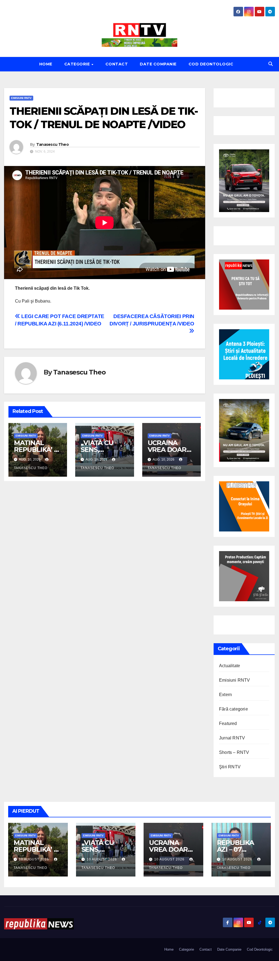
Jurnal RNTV (232, 738)
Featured (228, 723)
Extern (225, 694)
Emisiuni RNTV (21, 97)
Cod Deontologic (211, 64)
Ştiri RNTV (230, 766)
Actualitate (229, 665)
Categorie (77, 64)
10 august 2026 (34, 859)
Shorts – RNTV (234, 752)
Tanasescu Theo (52, 144)
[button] (270, 64)
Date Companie (158, 64)
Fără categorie (233, 709)
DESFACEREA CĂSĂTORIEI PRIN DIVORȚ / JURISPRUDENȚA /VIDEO (152, 320)
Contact (116, 64)
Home (45, 64)
